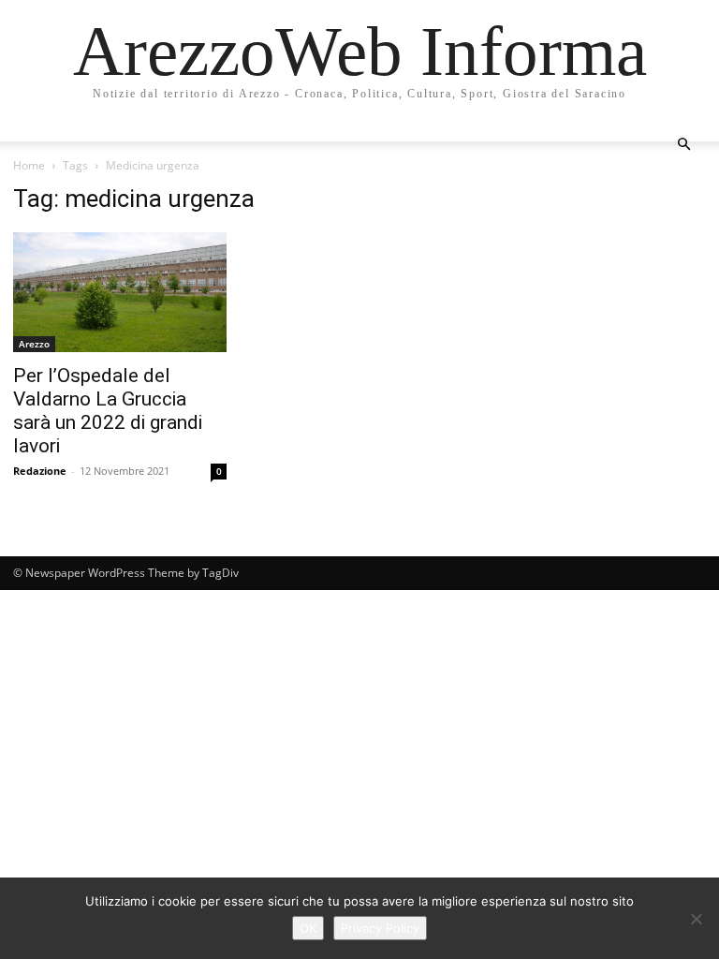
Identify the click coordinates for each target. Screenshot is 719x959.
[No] (695, 918)
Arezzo (34, 343)
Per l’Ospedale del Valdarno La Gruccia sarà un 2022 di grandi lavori (107, 410)
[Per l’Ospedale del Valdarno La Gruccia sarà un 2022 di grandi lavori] (120, 292)
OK (308, 928)
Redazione (39, 471)
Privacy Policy (380, 928)
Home (29, 165)
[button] (683, 145)
